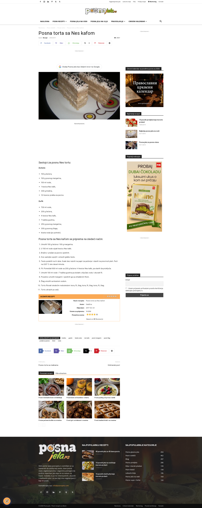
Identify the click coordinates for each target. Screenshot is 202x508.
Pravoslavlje (117, 21)
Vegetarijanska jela (114, 1)
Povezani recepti (46, 373)
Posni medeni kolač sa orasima (105, 420)
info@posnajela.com (61, 485)
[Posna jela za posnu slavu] (131, 145)
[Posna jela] (101, 11)
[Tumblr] (56, 1)
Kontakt (161, 1)
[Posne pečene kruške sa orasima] (51, 409)
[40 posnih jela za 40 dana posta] (88, 454)
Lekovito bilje (127, 1)
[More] (109, 43)
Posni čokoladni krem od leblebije (50, 397)
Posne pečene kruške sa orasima (50, 420)
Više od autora (60, 373)
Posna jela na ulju (99, 21)
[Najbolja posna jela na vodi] (131, 134)
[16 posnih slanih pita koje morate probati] (88, 477)
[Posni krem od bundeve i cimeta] (79, 387)
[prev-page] (40, 425)
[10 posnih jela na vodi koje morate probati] (88, 466)
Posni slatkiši (51, 28)
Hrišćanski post (114, 365)
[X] (59, 1)
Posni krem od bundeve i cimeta (78, 397)
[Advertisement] (79, 55)
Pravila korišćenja (150, 506)
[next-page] (43, 425)
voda (59, 341)
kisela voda (78, 338)
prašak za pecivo (45, 341)
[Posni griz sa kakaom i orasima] (79, 409)
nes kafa (86, 338)
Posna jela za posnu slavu (149, 142)
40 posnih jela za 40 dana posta (108, 451)
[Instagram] (44, 1)
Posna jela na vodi (78, 21)
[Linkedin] (48, 1)
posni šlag (107, 338)
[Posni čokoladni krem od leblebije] (51, 387)
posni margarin (96, 338)
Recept (45, 38)
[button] (160, 21)
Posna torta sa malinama (48, 365)
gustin (70, 338)
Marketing (139, 506)
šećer (53, 341)
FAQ (134, 1)
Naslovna (44, 21)
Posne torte (61, 28)
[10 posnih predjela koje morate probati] (131, 123)
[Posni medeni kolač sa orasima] (107, 409)
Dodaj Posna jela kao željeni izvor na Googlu (81, 67)
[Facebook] (40, 1)
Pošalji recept (142, 1)
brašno (64, 338)
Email (128, 280)
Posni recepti (59, 21)
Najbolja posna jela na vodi (149, 131)
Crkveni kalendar (137, 21)
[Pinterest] (52, 1)
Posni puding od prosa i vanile (104, 397)
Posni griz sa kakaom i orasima (77, 420)
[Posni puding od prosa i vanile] (107, 387)
